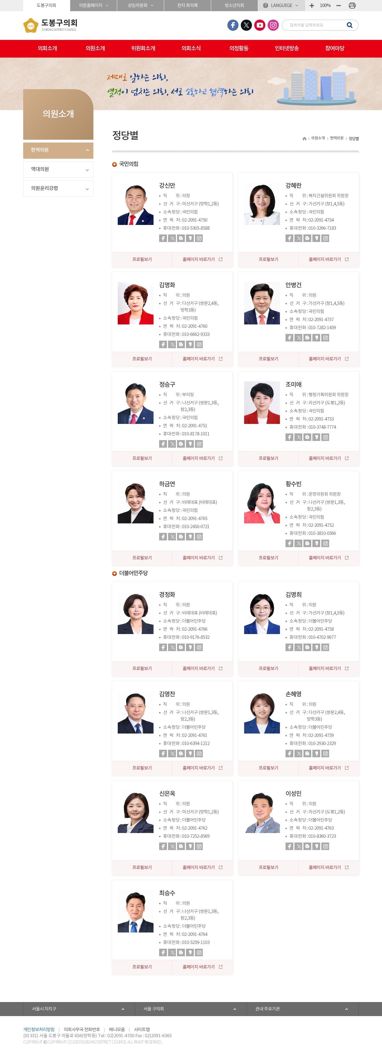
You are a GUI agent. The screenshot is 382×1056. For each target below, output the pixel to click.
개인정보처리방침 (39, 1029)
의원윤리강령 (44, 188)
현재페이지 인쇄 (352, 5)
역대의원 (40, 169)
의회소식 (191, 48)
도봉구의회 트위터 (246, 25)
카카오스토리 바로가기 (190, 238)
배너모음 (117, 1029)
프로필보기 (142, 259)
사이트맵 (142, 1029)
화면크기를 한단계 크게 (312, 5)
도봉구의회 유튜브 (259, 25)
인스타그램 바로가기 (199, 238)
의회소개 (47, 48)
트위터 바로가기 (172, 238)
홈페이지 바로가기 (199, 259)
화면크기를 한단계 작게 (338, 5)
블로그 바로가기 (181, 238)
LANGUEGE (281, 5)
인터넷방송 (287, 48)
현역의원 (40, 150)
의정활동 (238, 48)
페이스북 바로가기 (163, 238)
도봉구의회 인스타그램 (273, 25)
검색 (348, 25)
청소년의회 (234, 5)
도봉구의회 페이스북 (233, 25)
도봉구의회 (46, 5)
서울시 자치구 (44, 1009)
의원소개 (95, 48)
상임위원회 (137, 5)
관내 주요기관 (267, 1009)
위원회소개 (143, 48)
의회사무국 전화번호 (82, 1029)
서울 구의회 (153, 1009)
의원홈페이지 (90, 5)
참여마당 (334, 48)
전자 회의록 (187, 5)
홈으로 (304, 138)
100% (325, 5)
